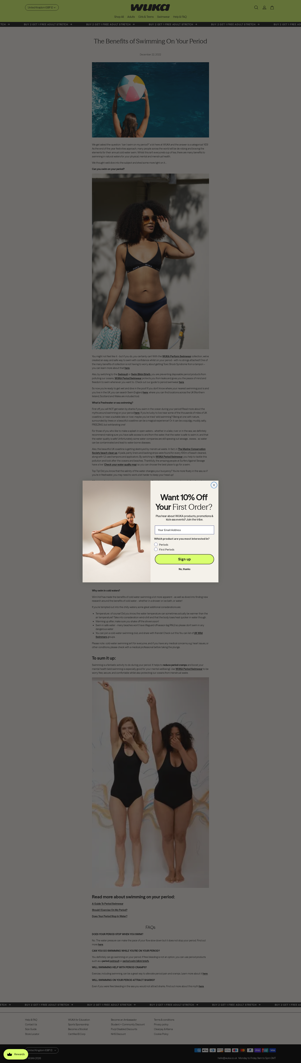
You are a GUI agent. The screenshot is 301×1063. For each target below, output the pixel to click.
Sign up (184, 559)
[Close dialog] (214, 485)
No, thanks (184, 569)
